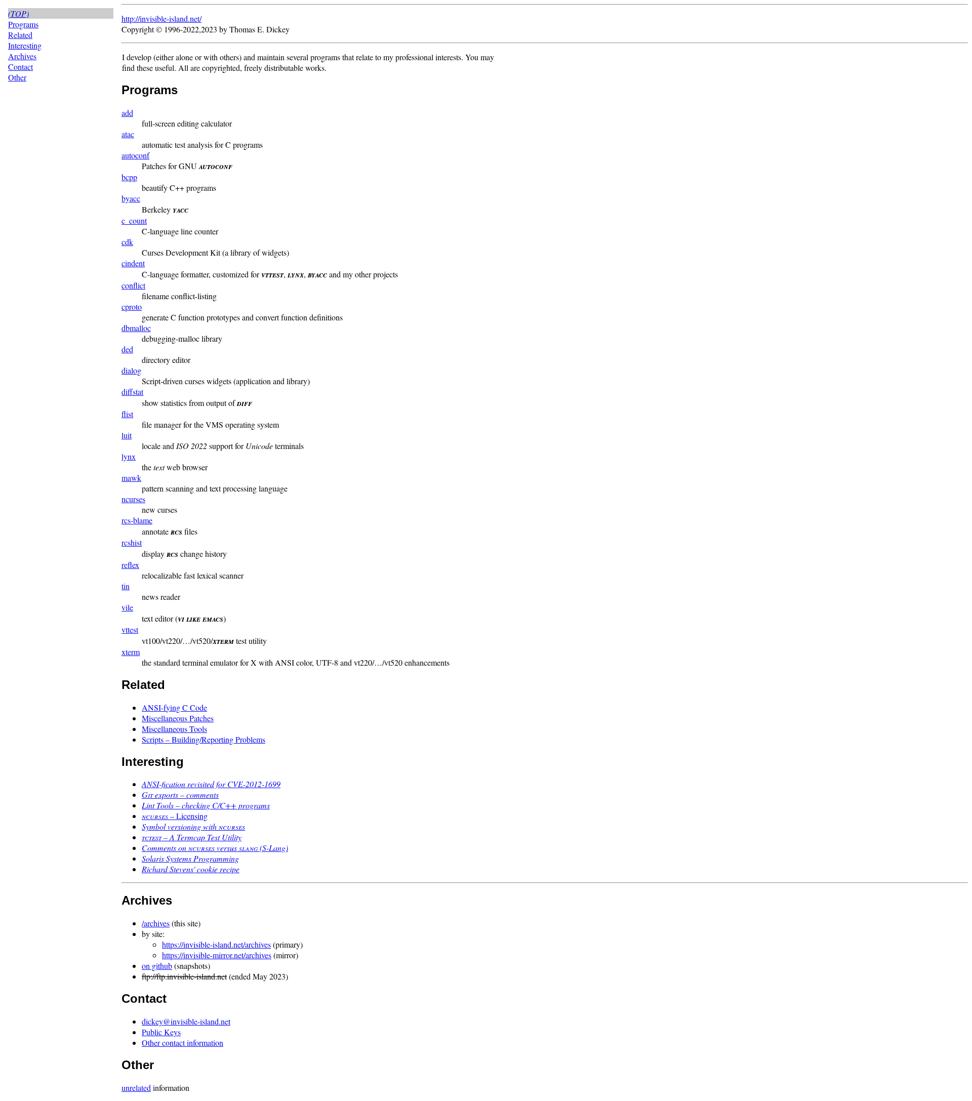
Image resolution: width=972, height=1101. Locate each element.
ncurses (133, 499)
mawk (131, 477)
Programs (23, 24)
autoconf (135, 155)
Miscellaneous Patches (178, 718)
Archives (22, 56)
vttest (130, 629)
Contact (20, 66)
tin (126, 586)
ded (127, 349)
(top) (18, 13)
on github (157, 965)
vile (127, 607)
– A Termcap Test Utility (191, 837)
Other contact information (182, 1042)
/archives (156, 923)
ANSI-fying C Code (174, 707)
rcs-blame (137, 520)
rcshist (132, 542)
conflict (133, 285)
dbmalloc (136, 327)
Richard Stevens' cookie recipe (190, 869)
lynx (129, 456)
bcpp (129, 177)
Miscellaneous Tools (174, 728)
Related (20, 34)
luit (127, 435)
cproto (132, 306)
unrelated (136, 1087)
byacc (131, 198)
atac (128, 134)
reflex (130, 564)
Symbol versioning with (193, 826)
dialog (131, 370)
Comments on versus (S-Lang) (215, 847)
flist (127, 414)
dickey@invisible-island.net (186, 1021)
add (127, 112)
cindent (133, 263)
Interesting (25, 45)
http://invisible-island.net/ (161, 18)
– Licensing (175, 815)
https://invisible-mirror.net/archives (216, 955)
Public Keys (161, 1032)
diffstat (132, 391)
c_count (134, 220)
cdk (127, 241)
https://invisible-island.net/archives (216, 944)
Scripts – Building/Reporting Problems (203, 739)
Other (17, 77)
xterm (131, 651)
